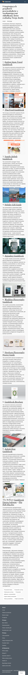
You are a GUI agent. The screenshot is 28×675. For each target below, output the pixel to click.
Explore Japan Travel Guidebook (12, 63)
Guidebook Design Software (13, 501)
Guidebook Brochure (14, 402)
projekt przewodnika (8, 27)
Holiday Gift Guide (13, 204)
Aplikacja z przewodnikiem (9, 594)
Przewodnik (18, 592)
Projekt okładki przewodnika (10, 596)
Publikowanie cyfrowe (8, 592)
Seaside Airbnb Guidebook (10, 157)
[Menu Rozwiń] (25, 1)
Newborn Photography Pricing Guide (14, 353)
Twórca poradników (8, 598)
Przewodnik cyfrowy (18, 589)
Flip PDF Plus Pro (12, 503)
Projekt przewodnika (19, 598)
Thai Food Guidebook (14, 110)
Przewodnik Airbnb (8, 589)
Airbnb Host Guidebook (9, 450)
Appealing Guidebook (14, 256)
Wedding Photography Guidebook (13, 300)
